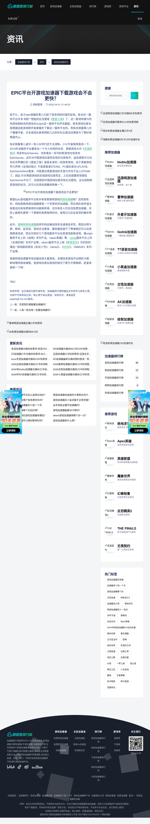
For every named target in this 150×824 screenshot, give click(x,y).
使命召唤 (111, 633)
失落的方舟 (126, 645)
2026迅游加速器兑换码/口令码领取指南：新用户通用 (38, 364)
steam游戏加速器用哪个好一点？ (70, 415)
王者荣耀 (120, 675)
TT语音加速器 (127, 249)
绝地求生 (72, 242)
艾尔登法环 (112, 639)
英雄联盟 (123, 458)
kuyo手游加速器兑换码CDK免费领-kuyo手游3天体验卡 (39, 359)
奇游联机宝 (80, 750)
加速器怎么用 (113, 603)
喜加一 (132, 795)
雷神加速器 (125, 196)
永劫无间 (111, 621)
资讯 (136, 6)
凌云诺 (133, 663)
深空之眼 (111, 657)
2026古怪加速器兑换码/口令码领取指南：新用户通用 (80, 369)
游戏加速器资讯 (61, 61)
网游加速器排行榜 (114, 370)
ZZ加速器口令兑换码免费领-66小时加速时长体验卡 (37, 353)
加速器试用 (47, 795)
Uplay (73, 238)
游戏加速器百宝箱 (115, 579)
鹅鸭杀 (124, 615)
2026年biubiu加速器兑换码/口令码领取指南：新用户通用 (40, 369)
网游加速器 (66, 199)
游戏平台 (123, 6)
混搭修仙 (111, 687)
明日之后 (111, 669)
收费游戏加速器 (61, 744)
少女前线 (125, 669)
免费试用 (12, 18)
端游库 (117, 738)
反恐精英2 (124, 510)
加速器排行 (24, 795)
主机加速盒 (75, 6)
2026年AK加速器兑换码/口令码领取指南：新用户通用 (39, 374)
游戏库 (107, 6)
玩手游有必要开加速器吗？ (67, 405)
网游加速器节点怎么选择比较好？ (28, 394)
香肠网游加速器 (27, 224)
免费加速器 (122, 795)
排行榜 (92, 6)
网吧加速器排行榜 (114, 385)
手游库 (117, 744)
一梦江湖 (120, 663)
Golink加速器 (127, 231)
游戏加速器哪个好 (115, 591)
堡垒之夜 (57, 119)
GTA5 (66, 247)
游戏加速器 (56, 6)
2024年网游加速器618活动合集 (121, 627)
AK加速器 (124, 301)
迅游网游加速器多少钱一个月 (26, 405)
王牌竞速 (111, 651)
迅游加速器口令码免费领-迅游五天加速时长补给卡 (79, 353)
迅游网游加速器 (127, 179)
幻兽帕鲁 (123, 493)
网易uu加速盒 (79, 744)
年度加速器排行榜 (114, 392)
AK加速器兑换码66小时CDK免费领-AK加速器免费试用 (81, 348)
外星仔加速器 (127, 214)
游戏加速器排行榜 (114, 362)
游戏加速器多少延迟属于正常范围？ (72, 400)
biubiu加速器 (126, 162)
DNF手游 (111, 615)
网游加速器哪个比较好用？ (25, 410)
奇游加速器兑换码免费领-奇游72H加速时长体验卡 (37, 348)
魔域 (109, 675)
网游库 (117, 750)
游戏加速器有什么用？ (64, 420)
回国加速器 (61, 750)
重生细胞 (125, 633)
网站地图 (106, 814)
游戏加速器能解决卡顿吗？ (67, 410)
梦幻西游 (125, 681)
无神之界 (125, 651)
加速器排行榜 (24, 61)
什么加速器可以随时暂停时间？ (27, 420)
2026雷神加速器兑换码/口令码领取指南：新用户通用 (80, 364)
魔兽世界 (123, 475)
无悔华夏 (125, 657)
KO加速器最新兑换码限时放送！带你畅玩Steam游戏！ (81, 359)
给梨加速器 (125, 319)
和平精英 (111, 681)
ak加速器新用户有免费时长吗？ (27, 400)
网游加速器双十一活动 (117, 609)
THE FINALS (126, 528)
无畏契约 (123, 545)
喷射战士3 (125, 597)
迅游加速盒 (80, 738)
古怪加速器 (125, 284)
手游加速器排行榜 (114, 377)
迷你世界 (111, 645)
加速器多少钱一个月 (116, 585)
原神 (125, 639)
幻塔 (109, 663)
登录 (140, 18)
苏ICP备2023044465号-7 (89, 814)
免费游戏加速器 (61, 738)
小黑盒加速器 (127, 266)
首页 (42, 6)
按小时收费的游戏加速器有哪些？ (28, 415)
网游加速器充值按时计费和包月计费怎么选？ (76, 394)
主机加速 (111, 597)
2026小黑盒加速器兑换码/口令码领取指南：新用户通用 (81, 374)
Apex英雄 (124, 441)
